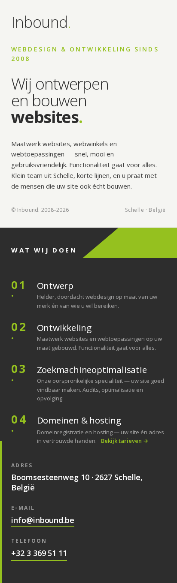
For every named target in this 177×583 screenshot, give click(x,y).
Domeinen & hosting (79, 420)
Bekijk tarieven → (124, 441)
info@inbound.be (42, 520)
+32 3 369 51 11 (39, 553)
